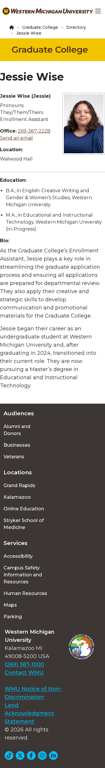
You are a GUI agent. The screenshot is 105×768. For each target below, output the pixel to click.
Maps (10, 605)
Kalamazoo (17, 497)
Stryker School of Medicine (24, 524)
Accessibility (18, 556)
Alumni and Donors (17, 430)
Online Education (24, 509)
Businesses (17, 445)
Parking (13, 616)
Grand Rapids (19, 485)
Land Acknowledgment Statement (29, 713)
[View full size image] (83, 124)
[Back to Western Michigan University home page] (47, 11)
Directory (76, 27)
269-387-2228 (34, 131)
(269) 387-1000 (24, 664)
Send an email (16, 138)
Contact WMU (24, 672)
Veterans (14, 456)
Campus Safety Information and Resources (23, 575)
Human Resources (25, 593)
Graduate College (40, 27)
